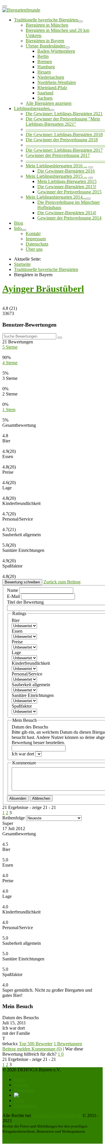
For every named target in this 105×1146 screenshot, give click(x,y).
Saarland (45, 92)
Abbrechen (41, 798)
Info (18, 228)
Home (19, 1079)
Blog (18, 223)
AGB (19, 1100)
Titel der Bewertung (25, 602)
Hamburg (46, 66)
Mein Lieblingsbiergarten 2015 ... (56, 176)
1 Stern (8, 409)
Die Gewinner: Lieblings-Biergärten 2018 (64, 134)
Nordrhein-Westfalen (56, 82)
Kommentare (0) (47, 1048)
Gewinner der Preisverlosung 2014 (69, 217)
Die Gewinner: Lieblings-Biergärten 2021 (64, 113)
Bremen (44, 61)
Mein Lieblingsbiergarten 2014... (56, 197)
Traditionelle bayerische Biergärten (46, 19)
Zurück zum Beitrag (61, 581)
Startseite (22, 264)
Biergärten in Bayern (45, 40)
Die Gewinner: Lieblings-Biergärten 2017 (64, 150)
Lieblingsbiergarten (32, 108)
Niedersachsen (50, 77)
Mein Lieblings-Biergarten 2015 (67, 181)
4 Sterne (10, 362)
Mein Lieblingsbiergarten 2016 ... (56, 165)
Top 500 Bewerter (35, 1043)
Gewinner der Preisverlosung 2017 (58, 155)
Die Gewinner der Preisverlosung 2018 (62, 139)
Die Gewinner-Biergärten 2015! (66, 186)
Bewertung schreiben (22, 582)
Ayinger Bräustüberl (43, 288)
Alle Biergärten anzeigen (48, 103)
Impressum (36, 238)
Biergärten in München (47, 25)
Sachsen (44, 98)
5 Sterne (10, 347)
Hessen (44, 71)
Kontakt (33, 233)
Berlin (43, 56)
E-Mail (14, 596)
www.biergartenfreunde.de (56, 1115)
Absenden (17, 798)
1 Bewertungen (68, 1043)
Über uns (34, 249)
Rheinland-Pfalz (52, 87)
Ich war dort (23, 753)
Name (13, 590)
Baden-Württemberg (56, 51)
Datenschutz (37, 243)
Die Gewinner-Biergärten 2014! (66, 212)
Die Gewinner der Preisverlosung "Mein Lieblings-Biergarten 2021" (63, 121)
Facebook (11, 1140)
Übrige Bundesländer (45, 45)
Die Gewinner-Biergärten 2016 (66, 171)
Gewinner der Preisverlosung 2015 (69, 191)
